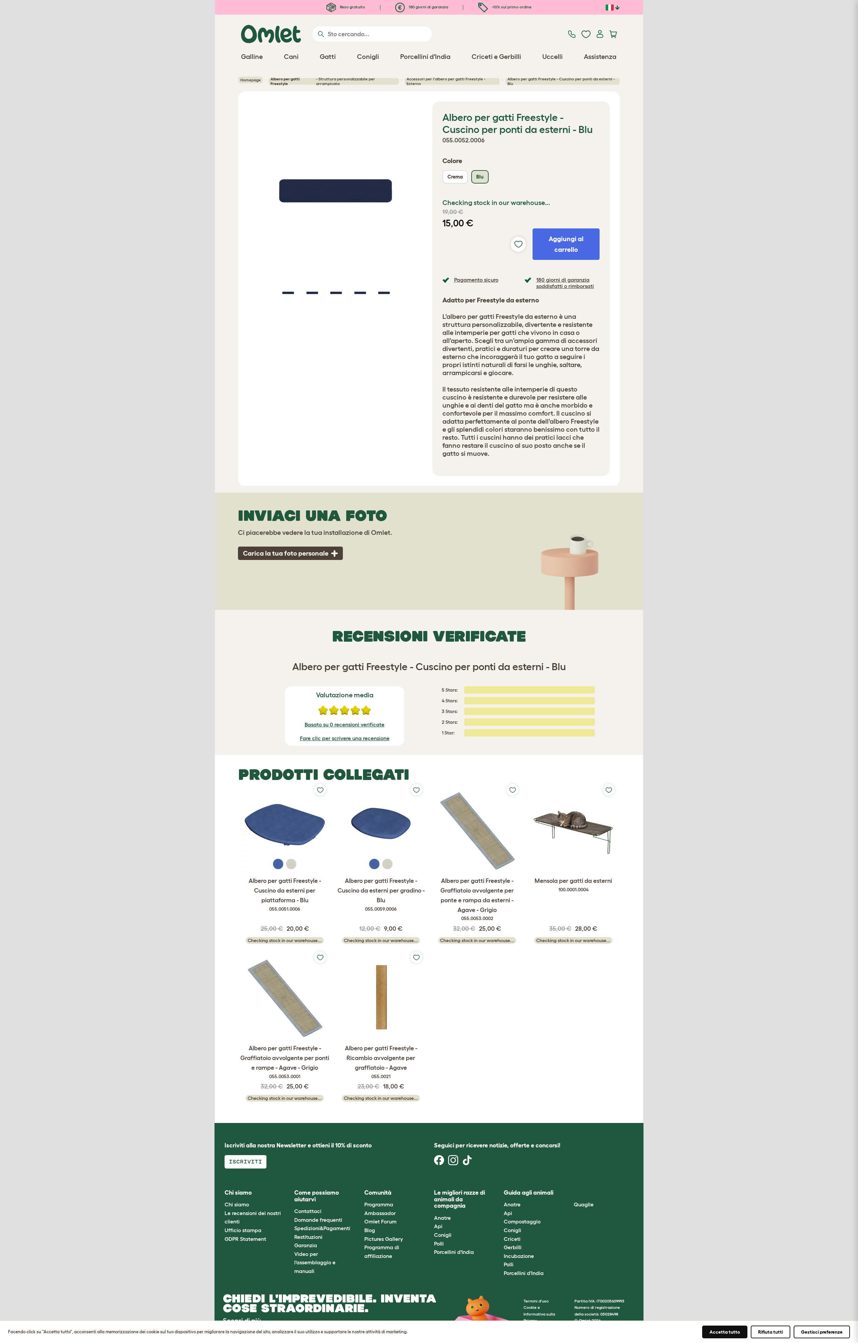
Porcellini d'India (454, 1252)
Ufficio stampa (243, 1230)
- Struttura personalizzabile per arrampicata (322, 81)
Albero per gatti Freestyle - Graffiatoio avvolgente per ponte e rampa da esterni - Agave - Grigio (477, 899)
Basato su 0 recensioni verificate (344, 724)
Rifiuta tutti (770, 1332)
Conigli (442, 1235)
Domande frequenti (318, 1220)
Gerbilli (513, 1247)
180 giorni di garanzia (428, 7)
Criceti (512, 1239)
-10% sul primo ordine (511, 7)
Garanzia (305, 1245)
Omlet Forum (380, 1221)
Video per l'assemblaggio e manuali (314, 1262)
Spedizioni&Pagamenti (322, 1228)
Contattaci (307, 1211)
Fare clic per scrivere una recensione (344, 738)
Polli (439, 1244)
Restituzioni (308, 1237)
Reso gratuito (352, 7)
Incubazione (519, 1256)
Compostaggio (522, 1221)
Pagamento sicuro (476, 280)
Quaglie (584, 1204)
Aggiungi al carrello (566, 244)
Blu (480, 177)
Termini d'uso (536, 1301)
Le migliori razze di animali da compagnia (459, 1199)
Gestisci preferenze (822, 1332)
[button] (568, 1192)
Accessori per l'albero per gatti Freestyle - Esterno (446, 81)
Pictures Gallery (383, 1239)
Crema (455, 177)
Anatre (442, 1218)
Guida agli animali (528, 1192)
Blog (369, 1230)
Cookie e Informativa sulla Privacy (539, 1313)
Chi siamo (237, 1204)
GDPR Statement (245, 1239)
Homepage (250, 80)
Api (438, 1226)
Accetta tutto (725, 1332)
